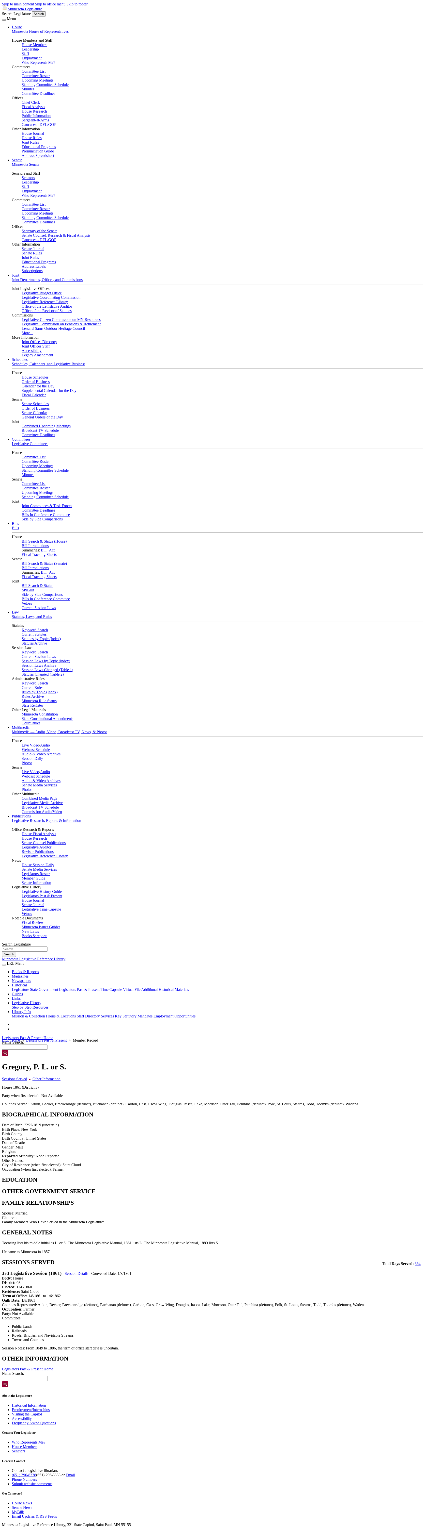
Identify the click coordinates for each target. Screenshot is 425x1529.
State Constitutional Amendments (47, 718)
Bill (43, 550)
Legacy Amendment (37, 355)
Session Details (76, 1273)
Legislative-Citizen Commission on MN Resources (61, 319)
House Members (34, 45)
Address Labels (34, 266)
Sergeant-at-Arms (35, 120)
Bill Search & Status (37, 585)
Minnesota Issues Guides (41, 927)
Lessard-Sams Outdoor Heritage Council (53, 328)
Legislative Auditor (36, 847)
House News (22, 1503)
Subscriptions (32, 271)
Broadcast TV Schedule (40, 430)
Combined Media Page (39, 798)
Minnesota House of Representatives (40, 31)
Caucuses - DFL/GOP (39, 124)
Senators (28, 178)
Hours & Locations (61, 1016)
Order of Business (36, 382)
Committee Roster (36, 76)
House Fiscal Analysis (39, 834)
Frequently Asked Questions (34, 1423)
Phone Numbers (24, 1479)
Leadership (30, 49)
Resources (40, 1007)
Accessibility (32, 351)
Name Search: (13, 1373)
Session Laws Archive (39, 665)
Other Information (46, 1079)
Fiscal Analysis (33, 107)
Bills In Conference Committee (46, 515)
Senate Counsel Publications (44, 843)
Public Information (36, 116)
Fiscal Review (33, 922)
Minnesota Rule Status (39, 701)
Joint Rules (30, 142)
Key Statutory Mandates (133, 1016)
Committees (21, 439)
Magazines (20, 976)
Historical (19, 985)
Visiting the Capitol (27, 1414)
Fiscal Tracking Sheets (39, 554)
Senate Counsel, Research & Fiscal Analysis (56, 235)
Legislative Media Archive (42, 803)
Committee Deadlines (38, 93)
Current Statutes (34, 634)
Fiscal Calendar (34, 395)
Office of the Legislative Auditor (47, 306)
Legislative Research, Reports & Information (46, 820)
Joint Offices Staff (36, 346)
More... (27, 333)
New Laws (30, 931)
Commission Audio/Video (42, 812)
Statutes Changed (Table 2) (43, 674)
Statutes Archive (34, 643)
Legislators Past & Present (42, 896)
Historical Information (29, 1405)
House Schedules (35, 377)
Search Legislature (16, 14)
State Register (32, 705)
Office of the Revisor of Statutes (47, 311)
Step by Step (21, 1007)
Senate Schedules (35, 404)
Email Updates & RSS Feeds (34, 1516)
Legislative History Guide (42, 891)
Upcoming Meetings (37, 80)
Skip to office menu (50, 4)
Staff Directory (88, 1016)
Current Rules (32, 687)
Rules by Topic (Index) (40, 692)
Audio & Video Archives (41, 754)
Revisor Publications (38, 851)
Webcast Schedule (36, 750)
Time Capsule (111, 989)
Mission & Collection (28, 1016)
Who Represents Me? (38, 62)
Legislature (20, 989)
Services (107, 1016)
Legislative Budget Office (42, 293)
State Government (44, 989)
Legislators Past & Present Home (27, 1038)
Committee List (34, 71)
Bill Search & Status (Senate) (44, 563)
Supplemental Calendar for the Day (49, 390)
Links (16, 998)
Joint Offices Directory (39, 342)
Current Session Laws (39, 608)
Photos (27, 763)
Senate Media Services (39, 785)
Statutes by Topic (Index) (41, 639)
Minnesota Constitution (40, 714)
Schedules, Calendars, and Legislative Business (48, 364)
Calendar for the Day (38, 386)
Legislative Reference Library (45, 302)
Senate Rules (32, 253)
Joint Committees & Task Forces (47, 506)
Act (52, 550)
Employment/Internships (31, 1410)
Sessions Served (14, 1079)
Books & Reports (25, 972)
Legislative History (26, 1003)
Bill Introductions (35, 546)
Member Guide (33, 878)
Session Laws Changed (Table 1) (47, 670)
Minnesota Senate (25, 164)
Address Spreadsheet (38, 155)
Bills (15, 523)
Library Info (21, 1012)
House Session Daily (38, 865)
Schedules (20, 359)
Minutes (28, 89)
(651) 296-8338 (24, 1475)
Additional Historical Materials (165, 989)
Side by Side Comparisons (42, 519)
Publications (21, 816)
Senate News (22, 1507)
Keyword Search (35, 630)
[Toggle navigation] (4, 20)
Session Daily (32, 758)
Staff (25, 53)
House (17, 27)
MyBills (28, 590)
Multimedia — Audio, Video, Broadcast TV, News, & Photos (59, 732)
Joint (15, 275)
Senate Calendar (34, 413)
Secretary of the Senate (39, 231)
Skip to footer (77, 4)
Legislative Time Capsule (41, 909)
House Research (34, 111)
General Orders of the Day (42, 417)
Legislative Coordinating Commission (51, 297)
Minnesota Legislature (25, 9)
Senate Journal (33, 249)
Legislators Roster (36, 874)
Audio (45, 745)
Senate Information (36, 883)
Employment (32, 58)
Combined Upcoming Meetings (46, 426)
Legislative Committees (30, 444)
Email (70, 1475)
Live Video (30, 745)
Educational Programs (39, 147)
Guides (17, 994)
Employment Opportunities (174, 1016)
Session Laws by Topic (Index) (46, 661)
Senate (17, 160)
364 (418, 1264)
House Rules (32, 138)
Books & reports (34, 936)
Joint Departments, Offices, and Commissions (47, 280)
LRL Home (11, 1040)
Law (15, 612)
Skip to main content (18, 4)
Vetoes (27, 603)
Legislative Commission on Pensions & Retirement (61, 324)
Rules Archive (33, 696)
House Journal (33, 133)
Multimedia (21, 727)
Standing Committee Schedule (45, 85)
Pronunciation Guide (38, 151)
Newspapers (21, 981)
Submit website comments (32, 1484)
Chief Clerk (31, 102)
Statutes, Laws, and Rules (32, 617)
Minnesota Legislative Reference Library (33, 959)
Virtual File (131, 989)
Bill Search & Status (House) (44, 541)
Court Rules (31, 723)
